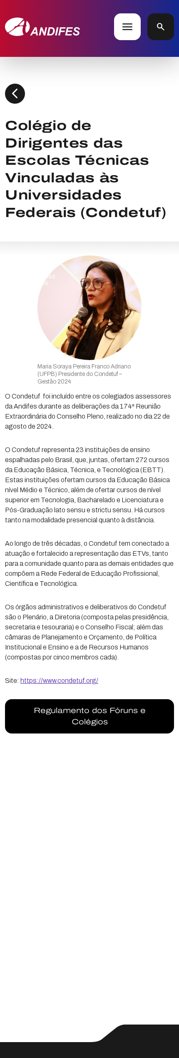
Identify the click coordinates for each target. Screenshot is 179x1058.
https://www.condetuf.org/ (59, 680)
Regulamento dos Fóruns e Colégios (90, 716)
